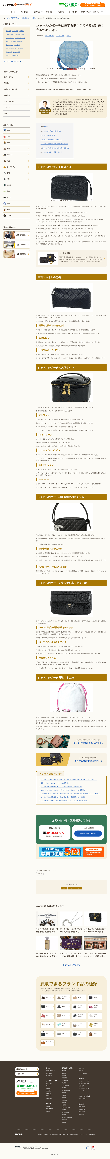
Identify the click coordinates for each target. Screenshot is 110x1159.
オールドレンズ (10, 38)
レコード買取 (65, 1080)
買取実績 (48, 1088)
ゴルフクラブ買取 (66, 1107)
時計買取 (64, 1095)
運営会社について (21, 1069)
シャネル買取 (60, 35)
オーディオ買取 (65, 1112)
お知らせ (81, 1070)
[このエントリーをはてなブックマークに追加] (78, 888)
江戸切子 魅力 (9, 34)
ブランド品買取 (49, 35)
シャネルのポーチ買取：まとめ (51, 152)
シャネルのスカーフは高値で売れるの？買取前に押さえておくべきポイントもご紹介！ (69, 780)
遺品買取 (64, 1122)
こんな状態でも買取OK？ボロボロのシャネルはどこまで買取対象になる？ (65, 800)
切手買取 (64, 1073)
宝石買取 (64, 1092)
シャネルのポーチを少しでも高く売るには (55, 148)
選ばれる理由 (49, 1098)
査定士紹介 (48, 1091)
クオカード (9, 52)
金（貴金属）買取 (66, 1090)
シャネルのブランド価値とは (51, 131)
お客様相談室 (92, 1134)
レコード (10, 215)
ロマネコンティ (19, 48)
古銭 (8, 142)
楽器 (8, 209)
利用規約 (46, 1134)
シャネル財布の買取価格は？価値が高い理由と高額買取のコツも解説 (63, 797)
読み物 (6, 83)
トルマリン (9, 41)
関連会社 (81, 1104)
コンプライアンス (83, 1134)
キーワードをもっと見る (11, 61)
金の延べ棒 (17, 45)
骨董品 (9, 185)
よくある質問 (73, 12)
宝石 (8, 173)
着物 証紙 (8, 31)
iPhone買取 (64, 1119)
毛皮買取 (64, 1083)
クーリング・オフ (74, 1134)
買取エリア (48, 1086)
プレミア (7, 107)
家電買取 (64, 1109)
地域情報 (61, 12)
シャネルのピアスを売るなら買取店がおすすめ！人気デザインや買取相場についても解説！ (70, 793)
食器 (8, 203)
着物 (8, 130)
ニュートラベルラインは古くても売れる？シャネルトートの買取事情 (63, 790)
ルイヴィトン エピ (20, 38)
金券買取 (64, 1097)
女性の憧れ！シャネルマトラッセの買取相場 (55, 783)
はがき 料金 (15, 31)
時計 (8, 179)
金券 (8, 191)
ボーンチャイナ (10, 48)
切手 (8, 136)
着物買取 (64, 1070)
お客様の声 (48, 1093)
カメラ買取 (64, 1100)
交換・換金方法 (9, 101)
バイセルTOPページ (50, 1070)
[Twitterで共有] (64, 888)
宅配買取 (48, 1111)
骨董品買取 (64, 1078)
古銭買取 (64, 1075)
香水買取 (64, 1114)
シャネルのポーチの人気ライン (51, 139)
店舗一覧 (49, 12)
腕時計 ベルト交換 (17, 41)
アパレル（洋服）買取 (67, 1117)
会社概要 (40, 1134)
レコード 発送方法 (19, 34)
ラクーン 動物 (9, 45)
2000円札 (21, 31)
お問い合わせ (49, 1073)
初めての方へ (25, 12)
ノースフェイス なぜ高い (12, 55)
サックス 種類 (16, 52)
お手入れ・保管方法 (10, 89)
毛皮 (8, 149)
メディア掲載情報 (83, 1073)
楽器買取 (64, 1105)
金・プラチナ (11, 167)
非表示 (46, 126)
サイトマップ (49, 1075)
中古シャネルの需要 (48, 135)
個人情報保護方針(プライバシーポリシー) (59, 1134)
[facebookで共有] (71, 888)
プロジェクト (49, 1095)
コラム (69, 35)
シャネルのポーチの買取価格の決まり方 (54, 144)
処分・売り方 (8, 77)
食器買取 (64, 1102)
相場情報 (7, 95)
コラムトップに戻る (72, 965)
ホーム (13, 12)
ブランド (40, 874)
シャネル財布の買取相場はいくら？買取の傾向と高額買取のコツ (61, 787)
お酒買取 (64, 1087)
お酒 (8, 161)
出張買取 (48, 1106)
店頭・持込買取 (49, 1108)
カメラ (9, 197)
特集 (5, 113)
